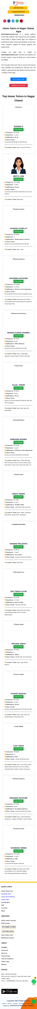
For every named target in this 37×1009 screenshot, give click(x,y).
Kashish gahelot (18, 228)
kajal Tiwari (18, 385)
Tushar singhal (18, 694)
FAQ (2, 905)
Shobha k (18, 126)
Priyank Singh (19, 644)
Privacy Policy (5, 956)
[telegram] (2, 987)
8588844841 (19, 15)
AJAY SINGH (18, 746)
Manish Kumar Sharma (18, 333)
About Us (4, 953)
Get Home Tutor (6, 894)
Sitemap (3, 964)
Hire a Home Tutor (18, 79)
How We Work (5, 902)
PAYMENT (4, 947)
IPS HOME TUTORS (9, 927)
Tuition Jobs (5, 899)
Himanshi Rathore (18, 798)
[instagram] (11, 987)
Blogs (3, 911)
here (6, 60)
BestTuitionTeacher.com (9, 34)
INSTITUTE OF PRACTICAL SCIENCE (22, 1005)
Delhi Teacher (5, 923)
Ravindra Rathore (18, 278)
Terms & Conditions (7, 958)
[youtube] (15, 987)
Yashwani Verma (18, 848)
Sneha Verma (18, 494)
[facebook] (8, 987)
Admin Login (5, 961)
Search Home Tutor (7, 891)
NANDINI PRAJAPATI (18, 544)
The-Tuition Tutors (8, 931)
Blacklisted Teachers (7, 938)
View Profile (18, 129)
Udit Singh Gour (18, 591)
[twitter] (5, 987)
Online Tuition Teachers (8, 920)
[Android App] (9, 991)
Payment (4, 1003)
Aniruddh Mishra (18, 439)
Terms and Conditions (8, 896)
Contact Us (4, 950)
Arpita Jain (18, 176)
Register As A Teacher (18, 85)
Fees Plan (4, 908)
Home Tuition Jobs (7, 935)
